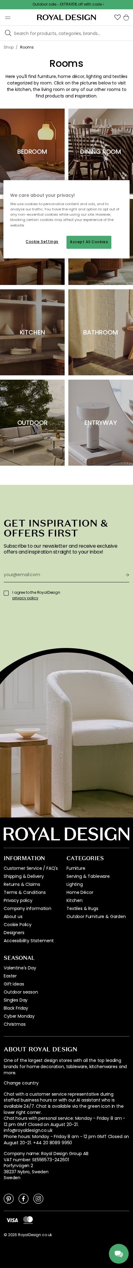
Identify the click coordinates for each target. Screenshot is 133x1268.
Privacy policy (18, 900)
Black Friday (16, 1008)
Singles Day (16, 1000)
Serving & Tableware (88, 876)
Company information (27, 908)
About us (13, 916)
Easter (10, 976)
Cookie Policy (18, 924)
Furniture (75, 868)
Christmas (15, 1024)
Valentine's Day (20, 968)
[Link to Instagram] (38, 1198)
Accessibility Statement (29, 940)
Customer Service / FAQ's (31, 868)
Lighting (74, 884)
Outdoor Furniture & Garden (96, 916)
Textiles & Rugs (82, 908)
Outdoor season (21, 992)
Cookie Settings (42, 241)
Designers (14, 932)
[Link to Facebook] (23, 1198)
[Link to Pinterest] (9, 1198)
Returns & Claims (22, 884)
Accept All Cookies (89, 241)
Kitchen (74, 900)
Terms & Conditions (25, 892)
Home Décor (79, 892)
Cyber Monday (19, 1016)
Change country (21, 1083)
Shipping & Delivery (24, 876)
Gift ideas (14, 984)
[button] (117, 17)
